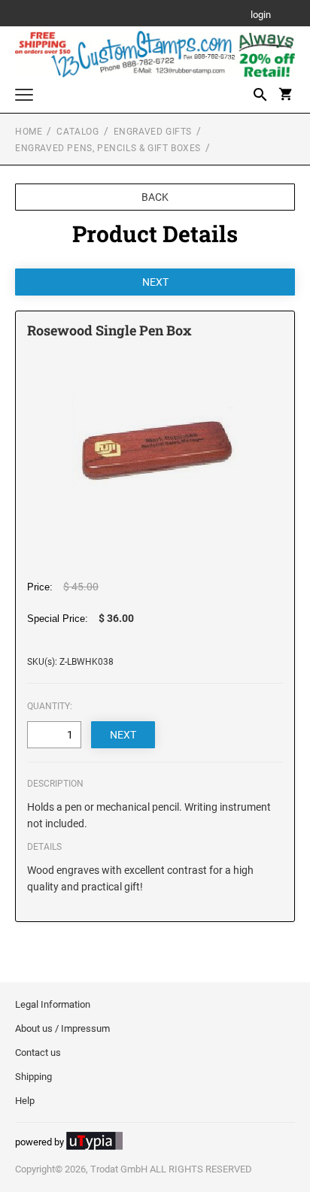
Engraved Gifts (153, 131)
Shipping (33, 1076)
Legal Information (52, 1004)
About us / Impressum (62, 1028)
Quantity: (49, 706)
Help (25, 1100)
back (155, 197)
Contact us (38, 1052)
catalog (77, 131)
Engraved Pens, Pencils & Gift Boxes (108, 148)
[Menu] (24, 96)
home (28, 131)
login (261, 15)
